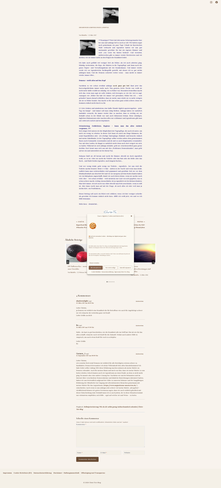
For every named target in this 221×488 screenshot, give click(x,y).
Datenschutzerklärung (108, 272)
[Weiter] (153, 262)
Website (127, 453)
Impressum (7, 473)
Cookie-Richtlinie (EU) (23, 473)
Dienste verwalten (94, 263)
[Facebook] (216, 2)
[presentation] (79, 253)
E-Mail (104, 453)
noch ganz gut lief (121, 86)
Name (80, 453)
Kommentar (81, 424)
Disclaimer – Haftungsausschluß (66, 473)
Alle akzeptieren (96, 267)
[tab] (108, 281)
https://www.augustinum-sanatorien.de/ (120, 385)
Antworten (139, 301)
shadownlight (82, 301)
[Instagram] (211, 2)
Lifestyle (105, 27)
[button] (131, 216)
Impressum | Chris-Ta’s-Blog (122, 272)
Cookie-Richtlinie (96, 272)
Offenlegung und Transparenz (93, 473)
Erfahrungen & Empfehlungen (90, 27)
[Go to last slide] (67, 262)
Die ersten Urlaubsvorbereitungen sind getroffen (141, 269)
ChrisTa (84, 35)
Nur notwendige (110, 267)
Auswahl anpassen (125, 267)
